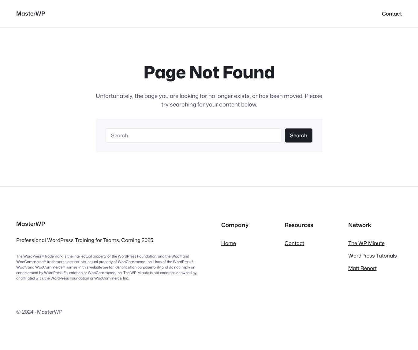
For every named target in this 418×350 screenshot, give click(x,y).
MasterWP (30, 13)
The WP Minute (366, 243)
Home (228, 243)
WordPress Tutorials (372, 255)
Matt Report (362, 268)
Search (298, 135)
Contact (294, 243)
